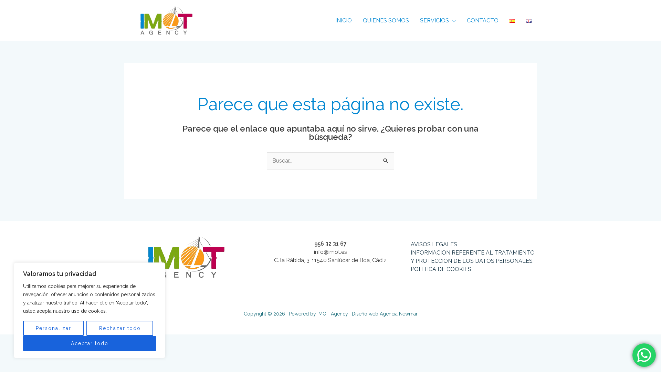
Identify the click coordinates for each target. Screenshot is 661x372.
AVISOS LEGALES (434, 244)
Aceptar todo (89, 343)
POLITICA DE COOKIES (441, 269)
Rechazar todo (120, 328)
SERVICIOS (434, 20)
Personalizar (53, 328)
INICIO (343, 20)
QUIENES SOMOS (386, 20)
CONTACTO (483, 20)
